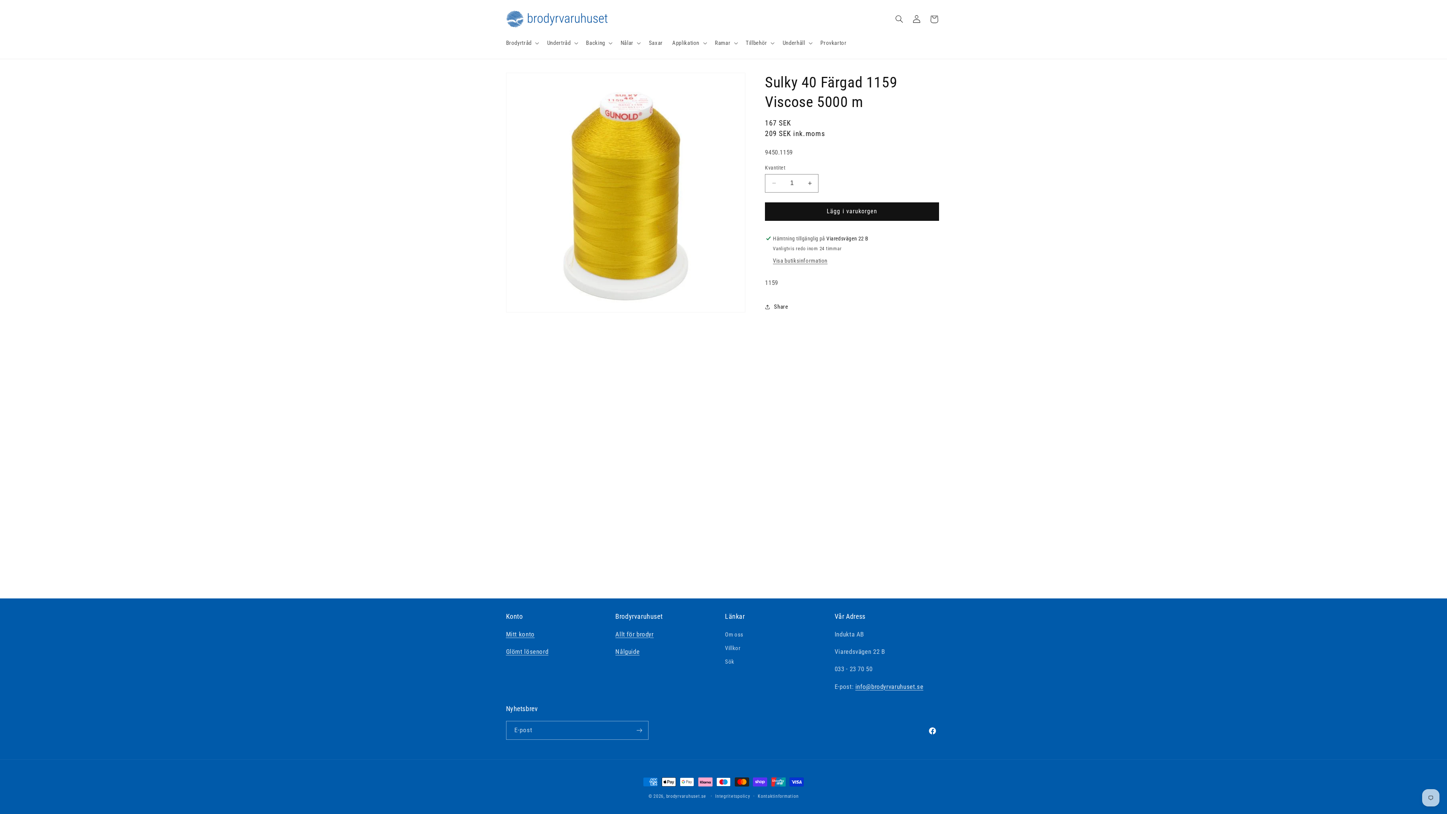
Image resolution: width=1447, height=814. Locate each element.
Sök (729, 661)
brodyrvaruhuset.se (686, 796)
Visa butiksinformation (800, 260)
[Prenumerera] (639, 730)
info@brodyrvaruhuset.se (889, 686)
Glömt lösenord (527, 651)
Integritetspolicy (732, 796)
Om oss (734, 634)
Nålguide (627, 651)
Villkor (732, 648)
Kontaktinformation (778, 796)
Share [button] (781, 306)
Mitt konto (520, 634)
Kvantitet (775, 168)
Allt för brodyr (634, 634)
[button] (521, 43)
